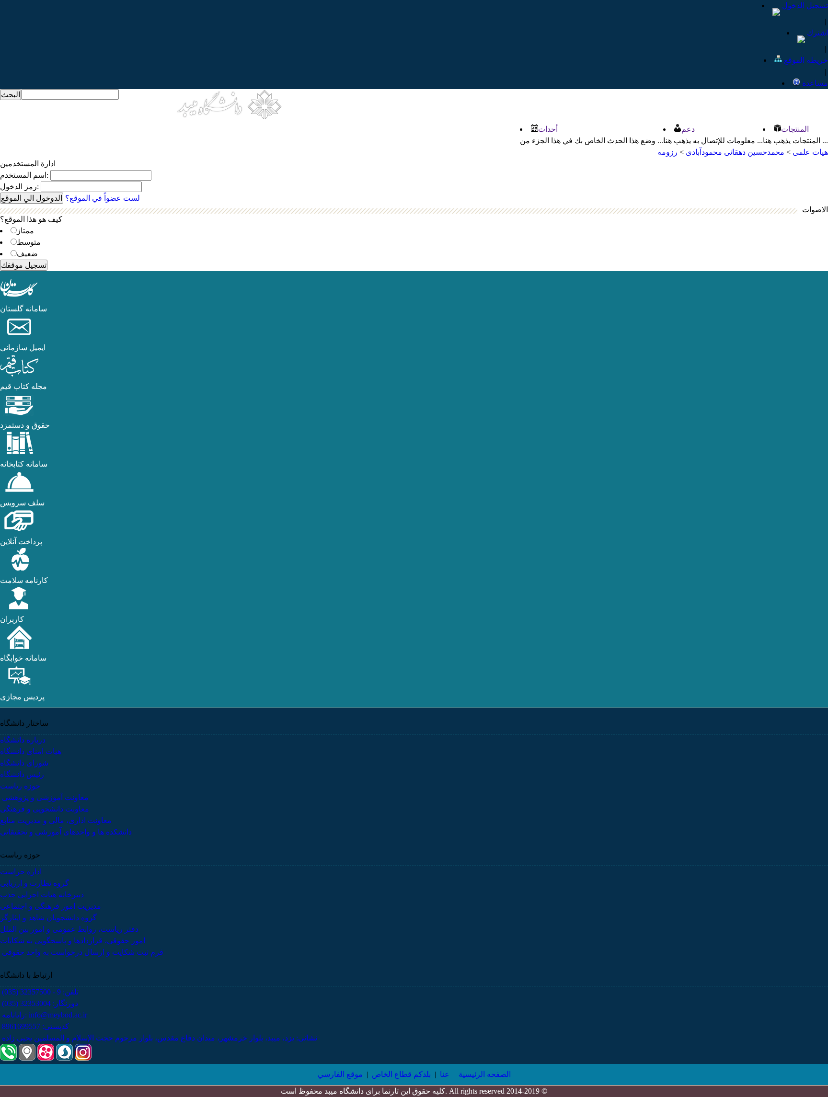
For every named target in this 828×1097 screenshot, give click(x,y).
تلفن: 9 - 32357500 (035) (39, 992)
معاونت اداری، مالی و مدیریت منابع (56, 820)
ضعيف (27, 254)
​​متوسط (29, 242)
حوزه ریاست (20, 786)
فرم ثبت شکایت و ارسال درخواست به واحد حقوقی (81, 952)
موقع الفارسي (340, 1074)
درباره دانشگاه (23, 740)
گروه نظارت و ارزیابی (34, 883)
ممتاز (25, 231)
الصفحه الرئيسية (485, 1074)
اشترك (816, 33)
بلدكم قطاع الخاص (401, 1074)
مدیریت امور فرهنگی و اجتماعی (50, 906)
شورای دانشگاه (24, 763)
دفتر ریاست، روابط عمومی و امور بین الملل (69, 929)
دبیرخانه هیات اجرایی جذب (42, 895)
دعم (688, 129)
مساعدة (814, 83)
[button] (19, 297)
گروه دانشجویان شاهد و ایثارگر (48, 918)
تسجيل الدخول (804, 5)
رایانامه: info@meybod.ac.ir (43, 1015)
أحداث (548, 129)
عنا (444, 1074)
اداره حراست (21, 872)
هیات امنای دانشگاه (30, 751)
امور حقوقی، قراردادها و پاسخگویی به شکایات (72, 941)
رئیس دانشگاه (22, 774)
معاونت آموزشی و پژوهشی (44, 797)
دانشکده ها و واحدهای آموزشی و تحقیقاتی (66, 832)
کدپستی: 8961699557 (34, 1026)
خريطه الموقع (805, 60)
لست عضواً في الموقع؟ (102, 198)
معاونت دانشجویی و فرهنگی (44, 809)
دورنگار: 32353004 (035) (39, 1003)
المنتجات (795, 129)
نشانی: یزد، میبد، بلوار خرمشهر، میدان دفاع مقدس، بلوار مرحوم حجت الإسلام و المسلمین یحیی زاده (158, 1038)
